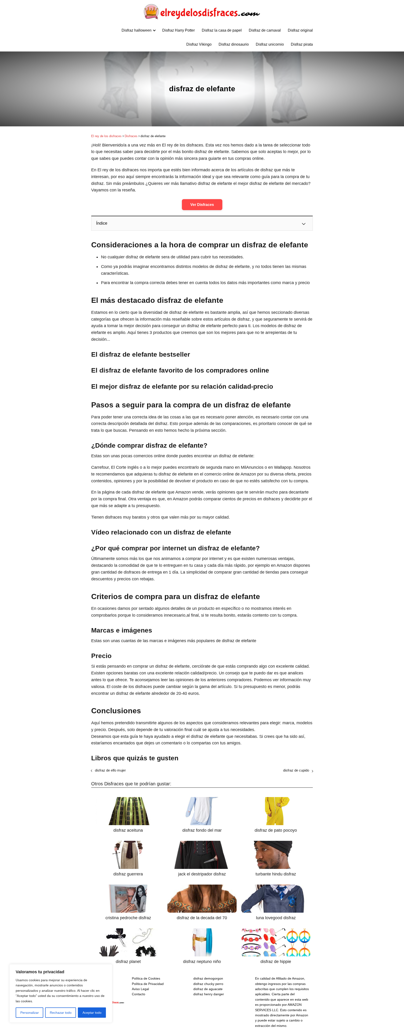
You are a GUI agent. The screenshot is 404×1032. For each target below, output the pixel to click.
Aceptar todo (92, 1012)
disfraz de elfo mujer (110, 770)
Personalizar (29, 1012)
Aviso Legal (140, 989)
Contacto (138, 994)
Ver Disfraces (202, 205)
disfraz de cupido (296, 770)
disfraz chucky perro (208, 984)
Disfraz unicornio (270, 44)
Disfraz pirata (302, 44)
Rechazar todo (61, 1012)
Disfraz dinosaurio (234, 44)
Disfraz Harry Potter (178, 30)
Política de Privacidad (148, 984)
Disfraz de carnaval (265, 30)
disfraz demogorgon (208, 978)
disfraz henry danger (208, 994)
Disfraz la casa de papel (222, 30)
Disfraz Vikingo (199, 44)
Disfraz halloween (137, 30)
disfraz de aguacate (208, 989)
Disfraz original (300, 30)
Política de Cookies (146, 978)
